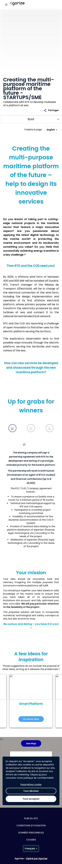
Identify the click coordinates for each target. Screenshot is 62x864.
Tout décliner (31, 791)
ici (40, 774)
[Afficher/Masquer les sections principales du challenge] (31, 119)
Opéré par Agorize (36, 858)
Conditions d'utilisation (31, 825)
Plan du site (31, 818)
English (51, 129)
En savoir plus (31, 719)
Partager (51, 110)
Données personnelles (31, 832)
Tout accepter (31, 798)
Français (30, 848)
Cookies (31, 839)
